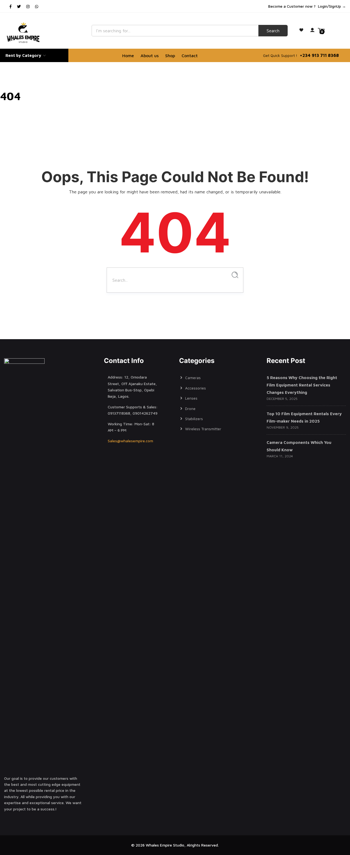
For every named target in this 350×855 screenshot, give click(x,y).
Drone (190, 408)
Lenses (191, 398)
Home (128, 55)
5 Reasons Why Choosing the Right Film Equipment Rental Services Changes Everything (302, 385)
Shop (170, 55)
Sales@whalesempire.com (130, 440)
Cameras (193, 377)
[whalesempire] (24, 32)
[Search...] (235, 275)
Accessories (195, 388)
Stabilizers (194, 418)
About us (150, 55)
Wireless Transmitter (203, 428)
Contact (190, 55)
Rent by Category (23, 55)
